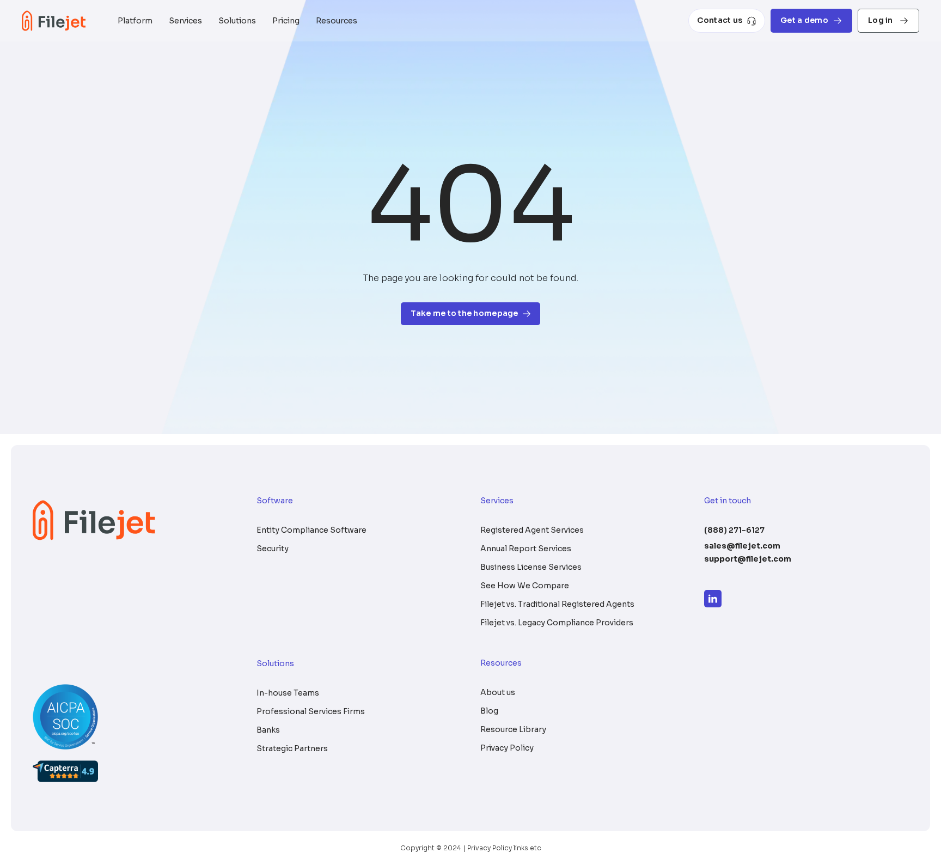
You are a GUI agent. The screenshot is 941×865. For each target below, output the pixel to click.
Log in (881, 20)
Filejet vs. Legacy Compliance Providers (556, 623)
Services (185, 21)
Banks (268, 730)
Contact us (719, 20)
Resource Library (513, 729)
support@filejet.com (747, 559)
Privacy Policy (507, 748)
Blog (489, 711)
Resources (336, 21)
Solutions (237, 21)
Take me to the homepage (464, 313)
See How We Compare (524, 585)
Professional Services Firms (310, 711)
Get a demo (804, 20)
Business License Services (531, 567)
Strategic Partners (292, 748)
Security (272, 548)
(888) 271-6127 (734, 530)
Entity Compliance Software (311, 530)
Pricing (286, 21)
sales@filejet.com (742, 546)
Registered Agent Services (532, 530)
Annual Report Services (525, 548)
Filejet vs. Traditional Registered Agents (557, 604)
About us (497, 692)
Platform (135, 21)
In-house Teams (287, 693)
